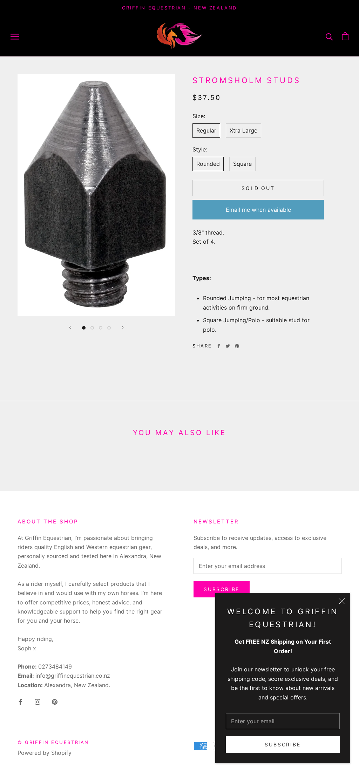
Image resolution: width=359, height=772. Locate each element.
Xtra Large (243, 130)
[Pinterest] (237, 346)
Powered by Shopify (45, 752)
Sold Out (258, 188)
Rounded (208, 163)
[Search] (329, 36)
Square (242, 163)
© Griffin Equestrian (53, 742)
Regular (206, 130)
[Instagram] (37, 701)
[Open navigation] (15, 36)
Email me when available (258, 209)
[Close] (342, 601)
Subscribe (282, 744)
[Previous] (70, 327)
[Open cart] (345, 36)
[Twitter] (228, 346)
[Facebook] (219, 346)
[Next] (123, 327)
